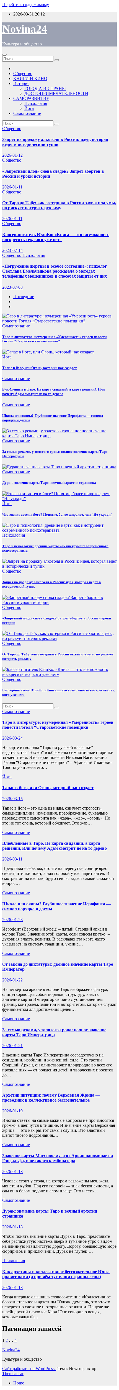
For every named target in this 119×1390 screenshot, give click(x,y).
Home (18, 1383)
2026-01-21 (12, 1045)
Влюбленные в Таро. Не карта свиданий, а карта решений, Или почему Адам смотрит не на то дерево (53, 391)
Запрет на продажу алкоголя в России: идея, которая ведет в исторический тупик (55, 142)
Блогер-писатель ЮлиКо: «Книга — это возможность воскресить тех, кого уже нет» (55, 237)
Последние (23, 296)
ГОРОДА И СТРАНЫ (45, 88)
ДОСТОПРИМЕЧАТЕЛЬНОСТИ (56, 93)
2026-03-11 (12, 859)
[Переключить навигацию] (4, 55)
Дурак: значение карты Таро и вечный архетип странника (49, 482)
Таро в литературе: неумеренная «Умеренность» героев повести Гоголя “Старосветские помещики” (54, 339)
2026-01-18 (12, 1171)
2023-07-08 (12, 287)
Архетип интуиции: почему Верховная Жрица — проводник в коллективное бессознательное (51, 1097)
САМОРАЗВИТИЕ (31, 98)
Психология (35, 103)
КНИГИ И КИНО (30, 78)
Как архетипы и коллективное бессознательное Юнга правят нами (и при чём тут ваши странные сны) (56, 1274)
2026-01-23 (12, 919)
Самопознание (27, 113)
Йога (29, 108)
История (21, 83)
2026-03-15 (12, 798)
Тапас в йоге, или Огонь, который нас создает (39, 368)
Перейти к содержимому (25, 4)
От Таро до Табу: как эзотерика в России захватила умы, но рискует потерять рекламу (59, 205)
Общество (22, 73)
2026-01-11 (12, 187)
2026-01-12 (12, 155)
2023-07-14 (12, 250)
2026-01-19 (12, 1111)
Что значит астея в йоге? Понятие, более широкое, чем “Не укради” (57, 514)
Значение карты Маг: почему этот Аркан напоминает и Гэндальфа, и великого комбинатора (57, 1158)
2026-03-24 (12, 738)
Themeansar (13, 1373)
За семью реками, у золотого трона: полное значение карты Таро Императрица (54, 1032)
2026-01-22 (12, 980)
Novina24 (24, 29)
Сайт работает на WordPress (29, 1368)
